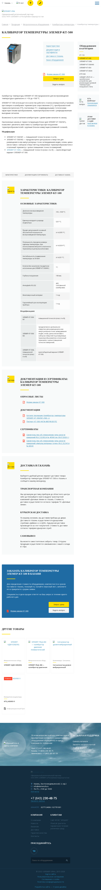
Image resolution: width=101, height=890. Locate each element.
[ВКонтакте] (34, 851)
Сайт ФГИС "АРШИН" (59, 820)
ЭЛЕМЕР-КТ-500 (85, 58)
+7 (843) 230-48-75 (45, 751)
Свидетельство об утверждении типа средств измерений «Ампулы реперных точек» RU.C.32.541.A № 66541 (47, 443)
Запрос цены (58, 78)
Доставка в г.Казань (54, 56)
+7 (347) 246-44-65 (43, 748)
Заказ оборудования (55, 60)
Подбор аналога (80, 748)
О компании (36, 820)
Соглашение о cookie (50, 879)
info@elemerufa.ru (41, 786)
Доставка (35, 830)
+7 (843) (44, 798)
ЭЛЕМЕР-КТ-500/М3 (86, 64)
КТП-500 (82, 74)
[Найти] (67, 860)
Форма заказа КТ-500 (56, 74)
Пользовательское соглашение (50, 876)
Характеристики (53, 46)
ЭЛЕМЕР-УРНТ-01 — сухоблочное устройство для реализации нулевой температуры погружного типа (87, 82)
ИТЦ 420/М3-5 (9, 701)
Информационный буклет (15, 709)
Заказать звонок (38, 801)
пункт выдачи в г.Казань (92, 124)
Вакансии (35, 826)
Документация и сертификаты (53, 51)
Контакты (35, 791)
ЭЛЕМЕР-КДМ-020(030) (13, 665)
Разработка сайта (50, 887)
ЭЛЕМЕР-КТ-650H (85, 71)
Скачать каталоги (80, 741)
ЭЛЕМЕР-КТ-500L (14, 150)
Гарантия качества (39, 833)
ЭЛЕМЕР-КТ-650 (85, 67)
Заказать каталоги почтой (84, 744)
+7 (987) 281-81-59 (50, 753)
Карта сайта (50, 874)
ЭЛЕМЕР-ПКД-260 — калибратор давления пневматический (37, 666)
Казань (7, 3)
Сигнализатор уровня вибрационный (62, 666)
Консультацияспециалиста (92, 104)
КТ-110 (81, 55)
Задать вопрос (58, 84)
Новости (34, 823)
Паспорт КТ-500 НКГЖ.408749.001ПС (41, 421)
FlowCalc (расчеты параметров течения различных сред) (59, 826)
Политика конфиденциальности (50, 882)
